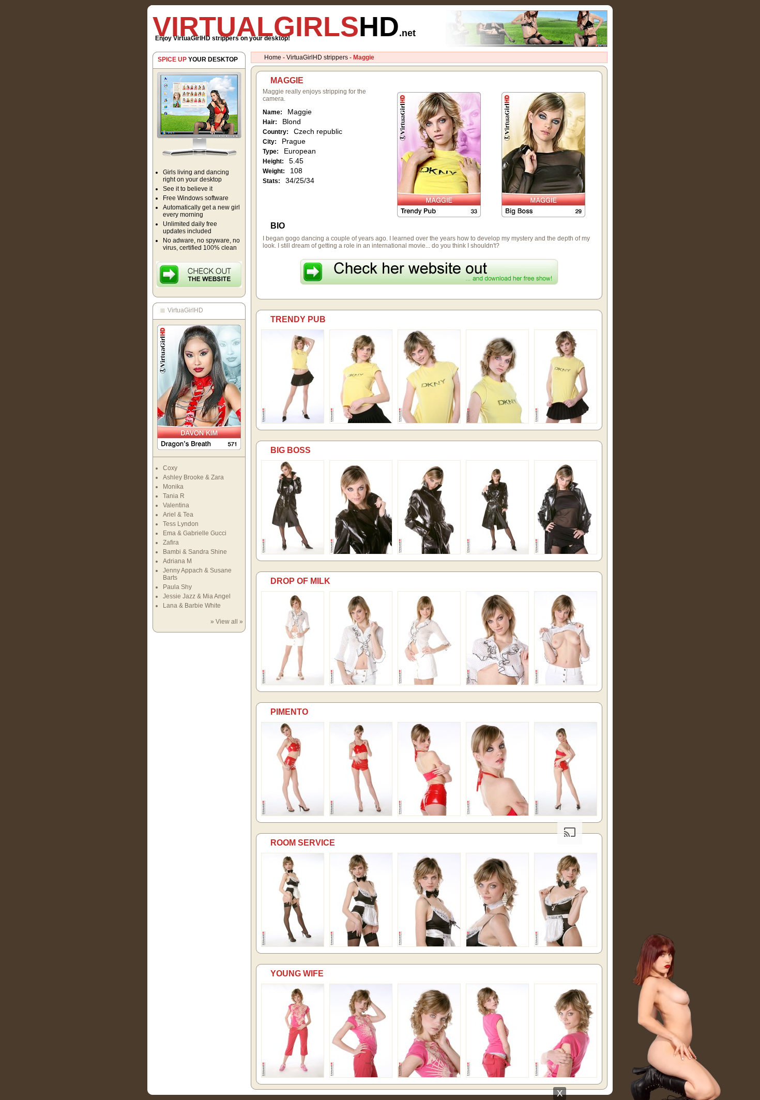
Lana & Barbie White (192, 605)
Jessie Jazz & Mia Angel (197, 596)
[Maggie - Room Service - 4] (497, 944)
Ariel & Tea (178, 514)
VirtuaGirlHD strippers (317, 57)
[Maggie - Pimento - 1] (292, 814)
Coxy (170, 468)
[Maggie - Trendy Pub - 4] (497, 421)
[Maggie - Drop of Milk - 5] (565, 683)
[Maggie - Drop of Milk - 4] (497, 683)
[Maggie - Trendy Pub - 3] (429, 421)
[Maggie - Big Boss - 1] (292, 552)
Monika (173, 486)
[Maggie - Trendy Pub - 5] (565, 421)
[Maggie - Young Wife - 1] (292, 1075)
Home (272, 57)
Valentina (176, 505)
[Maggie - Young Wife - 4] (497, 1075)
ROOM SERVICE (302, 842)
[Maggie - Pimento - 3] (429, 814)
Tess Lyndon (181, 524)
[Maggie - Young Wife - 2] (360, 1075)
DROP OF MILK (300, 581)
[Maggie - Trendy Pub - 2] (360, 421)
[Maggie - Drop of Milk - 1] (292, 683)
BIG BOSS (290, 450)
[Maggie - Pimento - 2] (360, 814)
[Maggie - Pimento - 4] (497, 814)
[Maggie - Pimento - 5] (565, 814)
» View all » (226, 621)
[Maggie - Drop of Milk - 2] (360, 683)
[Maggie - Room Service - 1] (292, 944)
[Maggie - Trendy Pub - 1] (292, 421)
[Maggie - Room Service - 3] (429, 944)
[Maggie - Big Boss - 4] (497, 552)
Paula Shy (177, 587)
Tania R (174, 496)
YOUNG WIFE (297, 973)
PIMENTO (289, 711)
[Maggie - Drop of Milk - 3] (429, 683)
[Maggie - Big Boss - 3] (429, 552)
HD (284, 26)
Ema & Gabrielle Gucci (194, 533)
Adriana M (177, 561)
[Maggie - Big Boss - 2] (360, 552)
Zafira (171, 542)
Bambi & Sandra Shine (195, 551)
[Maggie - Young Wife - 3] (429, 1075)
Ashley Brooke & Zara (193, 477)
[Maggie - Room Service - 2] (360, 944)
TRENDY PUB (298, 319)
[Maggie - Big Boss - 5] (565, 552)
